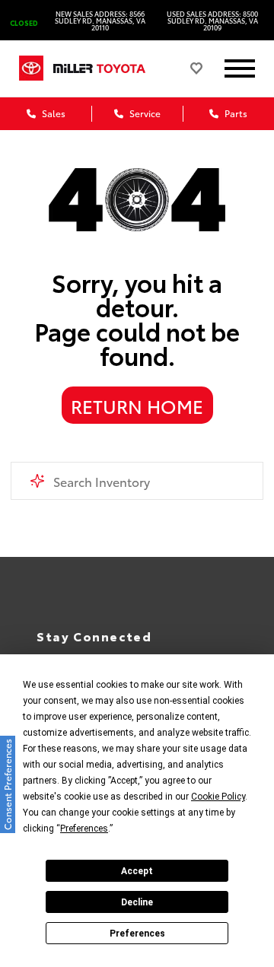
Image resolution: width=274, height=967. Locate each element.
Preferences (137, 933)
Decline (137, 902)
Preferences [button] (84, 828)
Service (144, 113)
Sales (52, 113)
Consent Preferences (7, 784)
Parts (234, 113)
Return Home (137, 405)
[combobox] (137, 481)
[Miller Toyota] (110, 68)
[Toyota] (31, 68)
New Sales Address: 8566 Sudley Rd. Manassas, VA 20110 (100, 20)
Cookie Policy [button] (218, 796)
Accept (137, 871)
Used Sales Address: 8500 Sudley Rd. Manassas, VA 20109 (212, 20)
